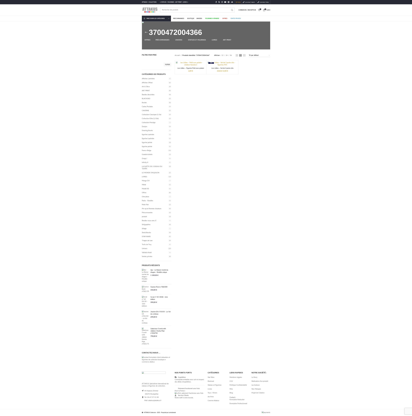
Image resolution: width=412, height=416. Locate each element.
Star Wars (211, 377)
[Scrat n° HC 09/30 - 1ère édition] (145, 301)
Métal (144, 185)
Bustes (144, 102)
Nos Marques (256, 389)
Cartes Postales (147, 106)
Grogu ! (144, 158)
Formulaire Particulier (237, 399)
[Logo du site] (150, 10)
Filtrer (167, 64)
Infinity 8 (145, 162)
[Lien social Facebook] (216, 2)
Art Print (211, 397)
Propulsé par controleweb (168, 412)
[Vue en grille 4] (244, 55)
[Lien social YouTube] (225, 2)
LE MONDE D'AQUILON (150, 173)
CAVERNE (145, 110)
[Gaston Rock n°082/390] (145, 289)
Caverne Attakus (213, 400)
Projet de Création (258, 393)
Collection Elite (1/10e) (150, 118)
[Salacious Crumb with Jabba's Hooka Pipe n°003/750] (145, 336)
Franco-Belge (146, 150)
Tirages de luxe (147, 240)
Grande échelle (147, 154)
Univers (144, 248)
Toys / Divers (212, 393)
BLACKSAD (146, 98)
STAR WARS (146, 236)
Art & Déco (146, 86)
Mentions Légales (236, 377)
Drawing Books (147, 130)
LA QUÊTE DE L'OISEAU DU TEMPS (152, 168)
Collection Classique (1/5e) (151, 114)
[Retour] (146, 32)
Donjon (144, 126)
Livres (210, 389)
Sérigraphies (146, 224)
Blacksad (211, 381)
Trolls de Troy (146, 244)
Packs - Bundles (147, 200)
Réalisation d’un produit (260, 381)
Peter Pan (145, 204)
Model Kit (145, 189)
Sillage (144, 228)
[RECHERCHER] (232, 10)
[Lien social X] (219, 2)
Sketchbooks (146, 232)
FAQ (231, 389)
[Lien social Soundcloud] (232, 2)
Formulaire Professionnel (238, 403)
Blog (231, 393)
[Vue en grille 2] (237, 55)
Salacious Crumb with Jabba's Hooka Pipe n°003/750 (158, 331)
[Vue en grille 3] (240, 55)
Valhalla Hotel (147, 252)
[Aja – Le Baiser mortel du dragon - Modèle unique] (145, 275)
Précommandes (147, 212)
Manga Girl (146, 181)
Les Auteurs (256, 385)
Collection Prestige (148, 122)
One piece (145, 196)
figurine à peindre (148, 134)
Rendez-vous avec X (149, 220)
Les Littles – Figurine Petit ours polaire (190, 68)
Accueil (177, 55)
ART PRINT (146, 90)
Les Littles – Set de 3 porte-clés (222, 68)
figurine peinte (147, 142)
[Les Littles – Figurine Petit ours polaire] (190, 63)
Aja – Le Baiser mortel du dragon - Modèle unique (159, 271)
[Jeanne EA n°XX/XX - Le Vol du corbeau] (145, 317)
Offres (144, 192)
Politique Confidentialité (238, 385)
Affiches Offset (147, 82)
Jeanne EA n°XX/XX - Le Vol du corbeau (160, 313)
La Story (254, 377)
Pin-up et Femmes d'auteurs (151, 208)
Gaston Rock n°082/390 (158, 287)
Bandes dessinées (148, 94)
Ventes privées (147, 256)
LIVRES (144, 177)
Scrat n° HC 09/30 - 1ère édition (159, 298)
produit (144, 216)
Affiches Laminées (148, 78)
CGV (231, 381)
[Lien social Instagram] (222, 2)
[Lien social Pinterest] (228, 2)
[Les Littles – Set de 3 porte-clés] (222, 63)
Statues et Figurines (215, 385)
